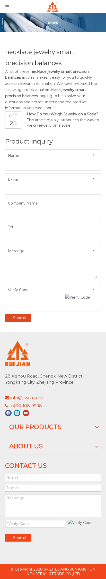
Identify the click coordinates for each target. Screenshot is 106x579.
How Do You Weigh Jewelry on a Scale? (62, 114)
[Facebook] (8, 413)
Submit (19, 318)
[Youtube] (26, 413)
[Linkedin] (17, 413)
